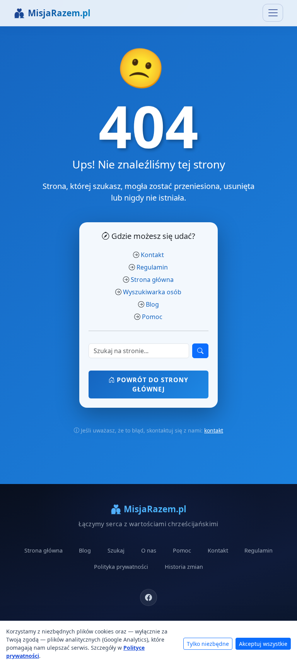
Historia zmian (184, 566)
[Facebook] (148, 597)
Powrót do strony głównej (151, 384)
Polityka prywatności (121, 566)
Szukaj (116, 550)
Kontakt (152, 255)
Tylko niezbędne (208, 643)
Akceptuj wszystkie (263, 643)
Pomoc (152, 316)
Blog (152, 304)
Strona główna (152, 279)
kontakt (213, 430)
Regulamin (152, 267)
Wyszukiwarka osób (152, 292)
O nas (148, 550)
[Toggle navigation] (273, 13)
